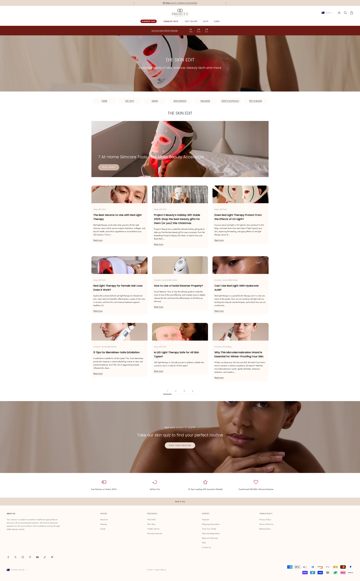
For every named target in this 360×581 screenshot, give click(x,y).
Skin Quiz (151, 524)
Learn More (191, 3)
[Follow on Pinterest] (30, 557)
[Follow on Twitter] (15, 557)
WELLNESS (205, 100)
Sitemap (103, 524)
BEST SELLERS (191, 21)
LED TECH (129, 100)
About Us (104, 519)
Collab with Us (153, 528)
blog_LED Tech (99, 209)
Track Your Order (209, 528)
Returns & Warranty (210, 538)
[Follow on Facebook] (8, 557)
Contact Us (206, 547)
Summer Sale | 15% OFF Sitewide (164, 30)
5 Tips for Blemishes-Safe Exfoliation (116, 352)
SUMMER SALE (149, 21)
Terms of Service (266, 524)
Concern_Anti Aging (222, 347)
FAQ (204, 542)
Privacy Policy (265, 519)
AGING (155, 100)
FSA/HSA (151, 519)
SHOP (205, 21)
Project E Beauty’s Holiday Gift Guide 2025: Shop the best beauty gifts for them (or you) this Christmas (177, 219)
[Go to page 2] (192, 391)
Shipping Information (211, 524)
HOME (104, 100)
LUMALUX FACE (170, 21)
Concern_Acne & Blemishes (165, 280)
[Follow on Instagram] (22, 557)
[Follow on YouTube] (37, 557)
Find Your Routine (180, 445)
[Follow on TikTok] (44, 557)
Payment (205, 519)
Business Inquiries (154, 533)
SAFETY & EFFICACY (230, 100)
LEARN (217, 21)
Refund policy (265, 528)
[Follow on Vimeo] (52, 557)
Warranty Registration (211, 533)
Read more (108, 167)
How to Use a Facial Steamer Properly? (178, 285)
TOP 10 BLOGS (255, 100)
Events (102, 528)
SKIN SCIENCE (180, 100)
